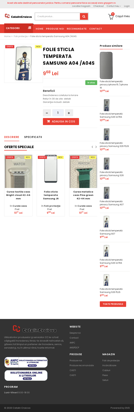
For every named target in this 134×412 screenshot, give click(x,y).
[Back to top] (130, 406)
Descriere (11, 137)
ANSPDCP (74, 347)
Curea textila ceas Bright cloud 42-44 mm (18, 195)
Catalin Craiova (21, 408)
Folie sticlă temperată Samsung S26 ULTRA (111, 115)
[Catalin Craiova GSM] (18, 15)
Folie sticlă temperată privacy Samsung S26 (112, 174)
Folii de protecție (111, 360)
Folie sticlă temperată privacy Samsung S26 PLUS (114, 144)
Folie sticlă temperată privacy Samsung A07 (112, 203)
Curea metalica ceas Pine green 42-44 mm (83, 195)
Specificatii (33, 137)
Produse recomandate (82, 365)
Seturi (105, 380)
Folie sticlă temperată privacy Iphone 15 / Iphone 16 (114, 84)
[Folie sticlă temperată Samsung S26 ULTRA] (106, 104)
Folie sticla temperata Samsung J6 (51, 195)
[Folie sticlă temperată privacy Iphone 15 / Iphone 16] (106, 65)
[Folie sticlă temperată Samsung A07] (106, 221)
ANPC (72, 342)
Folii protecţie (21, 36)
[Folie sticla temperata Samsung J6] (51, 169)
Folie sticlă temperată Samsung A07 (111, 232)
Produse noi (76, 360)
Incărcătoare (109, 365)
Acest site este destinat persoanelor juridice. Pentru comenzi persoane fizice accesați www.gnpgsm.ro (57, 2)
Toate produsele (113, 304)
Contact (74, 337)
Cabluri (106, 370)
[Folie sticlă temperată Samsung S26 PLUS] (106, 279)
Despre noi (75, 332)
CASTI (73, 370)
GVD (127, 408)
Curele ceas (20, 206)
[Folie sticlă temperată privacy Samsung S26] (106, 163)
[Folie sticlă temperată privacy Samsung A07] (106, 192)
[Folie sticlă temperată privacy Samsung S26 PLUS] (106, 133)
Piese (105, 375)
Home (7, 36)
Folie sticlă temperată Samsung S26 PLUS (111, 290)
